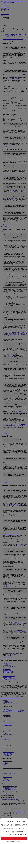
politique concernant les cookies (19, 834)
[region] (14, 831)
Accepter (14, 838)
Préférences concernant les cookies (14, 841)
